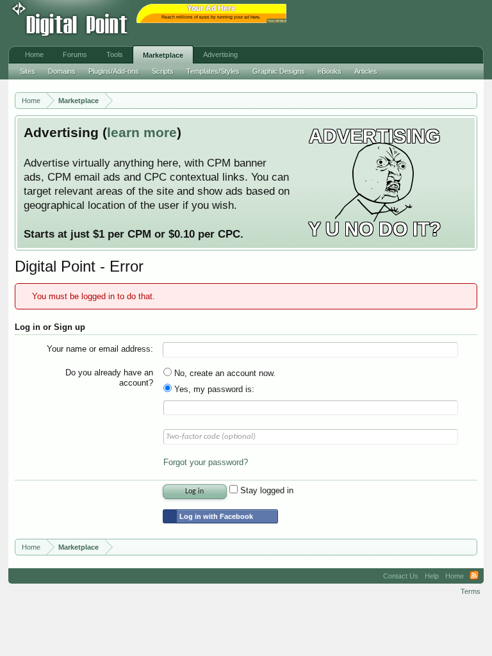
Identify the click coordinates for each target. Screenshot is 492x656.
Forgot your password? (205, 462)
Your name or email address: (100, 349)
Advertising (220, 54)
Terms (470, 591)
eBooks (329, 71)
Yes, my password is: (213, 389)
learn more (142, 132)
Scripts (163, 71)
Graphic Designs (278, 71)
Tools (114, 54)
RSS (474, 576)
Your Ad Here (277, 20)
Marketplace (163, 55)
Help (432, 576)
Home (34, 54)
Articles (365, 71)
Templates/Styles (213, 71)
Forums (75, 54)
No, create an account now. (223, 373)
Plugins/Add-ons (113, 71)
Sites (27, 71)
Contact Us (400, 576)
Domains (62, 71)
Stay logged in (265, 490)
